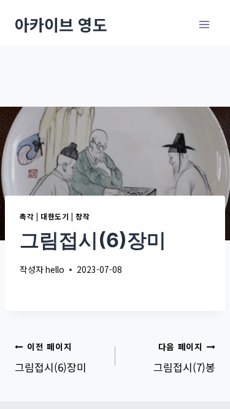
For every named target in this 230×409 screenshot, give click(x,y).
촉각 (27, 216)
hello (54, 269)
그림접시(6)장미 (50, 357)
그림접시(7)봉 (184, 357)
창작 (82, 216)
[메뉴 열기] (204, 24)
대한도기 (54, 216)
